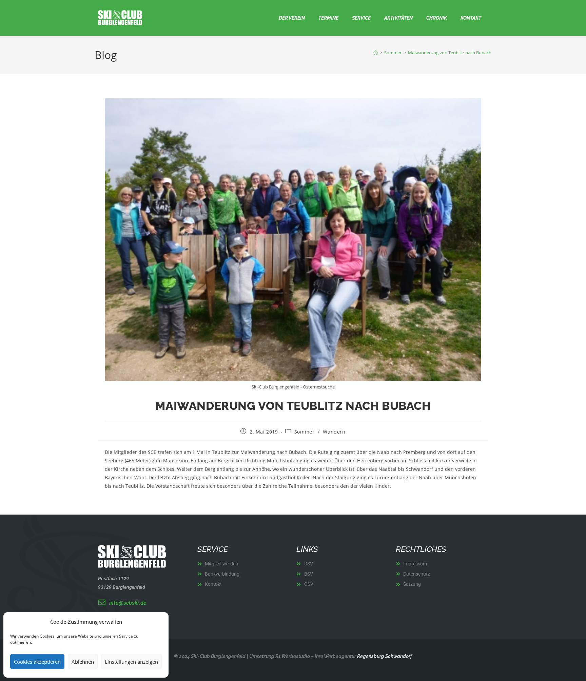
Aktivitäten (398, 18)
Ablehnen (83, 661)
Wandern (334, 431)
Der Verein (292, 18)
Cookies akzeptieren (37, 661)
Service (361, 18)
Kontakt (471, 18)
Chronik (436, 18)
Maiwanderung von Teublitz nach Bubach (449, 52)
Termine (328, 18)
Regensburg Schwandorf (384, 656)
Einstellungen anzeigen (131, 661)
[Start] (375, 52)
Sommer (304, 431)
